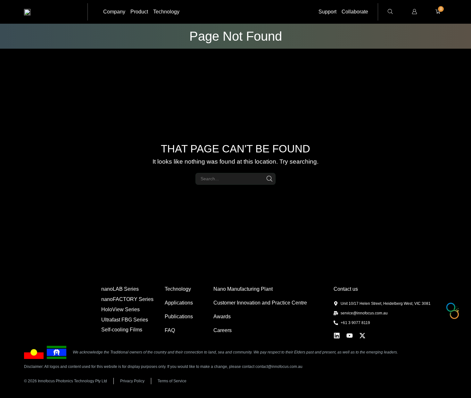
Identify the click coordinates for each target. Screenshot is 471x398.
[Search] (270, 179)
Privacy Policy (132, 381)
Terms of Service (172, 381)
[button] (390, 12)
